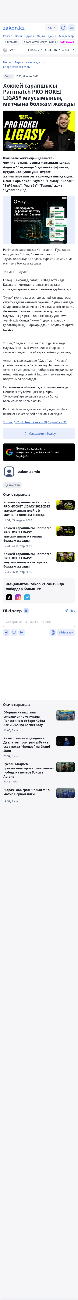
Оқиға (41, 36)
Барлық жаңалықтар (28, 62)
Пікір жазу (66, 632)
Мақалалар (66, 36)
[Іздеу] (63, 27)
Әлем (18, 36)
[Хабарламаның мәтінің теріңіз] (39, 621)
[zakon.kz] (14, 28)
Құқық (52, 36)
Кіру (72, 610)
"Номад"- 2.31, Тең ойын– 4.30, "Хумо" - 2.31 (35, 422)
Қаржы (29, 36)
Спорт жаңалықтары (16, 67)
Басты (7, 62)
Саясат (7, 36)
